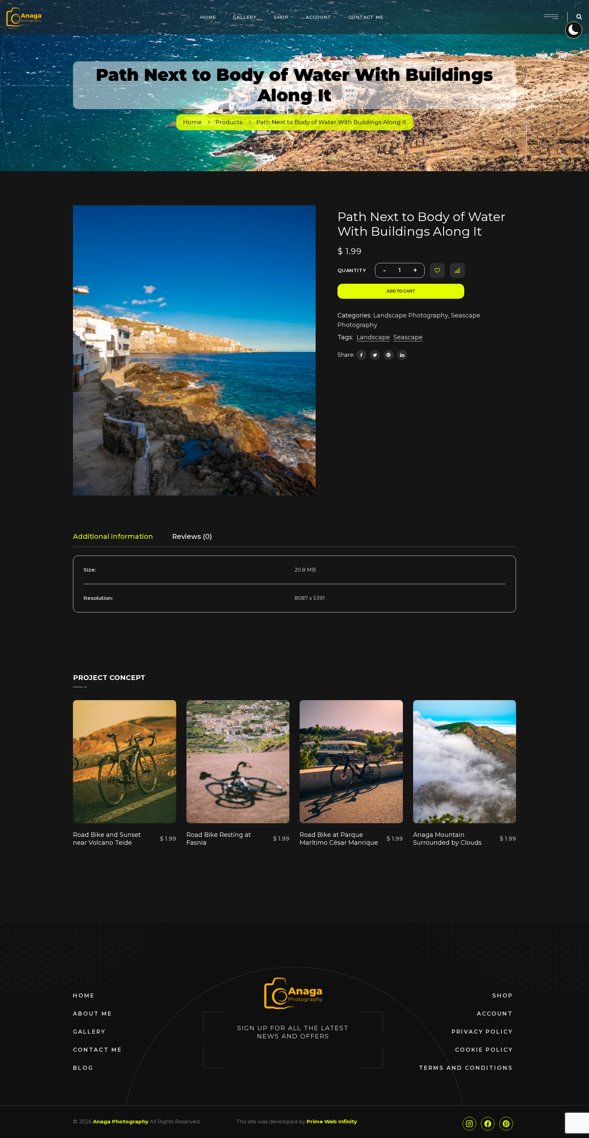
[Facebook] (361, 355)
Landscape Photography (410, 315)
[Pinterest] (388, 355)
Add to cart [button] (157, 806)
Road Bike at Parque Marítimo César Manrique (339, 838)
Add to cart (401, 291)
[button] (303, 217)
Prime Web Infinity (331, 1121)
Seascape (408, 337)
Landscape (373, 337)
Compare (457, 270)
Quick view (100, 806)
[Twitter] (375, 355)
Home (192, 122)
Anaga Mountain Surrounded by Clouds (447, 838)
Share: (345, 355)
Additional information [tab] (113, 536)
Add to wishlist (437, 270)
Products (229, 122)
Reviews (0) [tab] (192, 536)
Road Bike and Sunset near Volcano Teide (107, 838)
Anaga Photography (120, 1121)
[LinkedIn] (402, 355)
